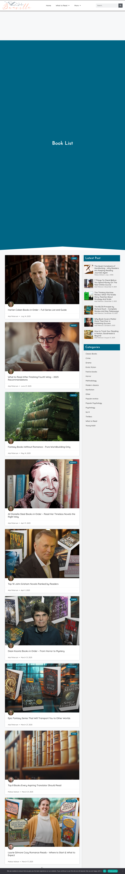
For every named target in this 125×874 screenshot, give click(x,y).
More (76, 5)
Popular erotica (92, 399)
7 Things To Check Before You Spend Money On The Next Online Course (105, 282)
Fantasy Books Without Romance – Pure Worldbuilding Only (39, 446)
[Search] (120, 6)
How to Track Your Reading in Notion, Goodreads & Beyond (106, 333)
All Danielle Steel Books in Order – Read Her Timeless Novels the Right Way (41, 515)
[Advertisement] (62, 25)
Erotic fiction (91, 367)
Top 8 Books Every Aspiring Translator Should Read (34, 785)
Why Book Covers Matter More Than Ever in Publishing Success (105, 321)
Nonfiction (90, 390)
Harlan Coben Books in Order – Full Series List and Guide (37, 309)
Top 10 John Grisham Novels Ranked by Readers (33, 583)
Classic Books (91, 354)
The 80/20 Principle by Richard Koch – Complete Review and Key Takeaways (106, 308)
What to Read (61, 5)
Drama (88, 363)
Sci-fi (88, 412)
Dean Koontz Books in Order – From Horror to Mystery (36, 651)
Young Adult (91, 425)
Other (88, 394)
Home (48, 5)
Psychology (90, 408)
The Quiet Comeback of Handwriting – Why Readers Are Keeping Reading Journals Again (106, 269)
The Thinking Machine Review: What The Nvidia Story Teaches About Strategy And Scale (105, 295)
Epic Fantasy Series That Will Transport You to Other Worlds (39, 718)
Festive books (91, 372)
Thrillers (89, 416)
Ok (105, 871)
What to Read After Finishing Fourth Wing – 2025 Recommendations (33, 378)
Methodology (91, 381)
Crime (88, 358)
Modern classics (92, 385)
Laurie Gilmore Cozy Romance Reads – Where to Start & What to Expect (41, 854)
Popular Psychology (94, 403)
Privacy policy (112, 871)
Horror (88, 376)
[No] (123, 871)
